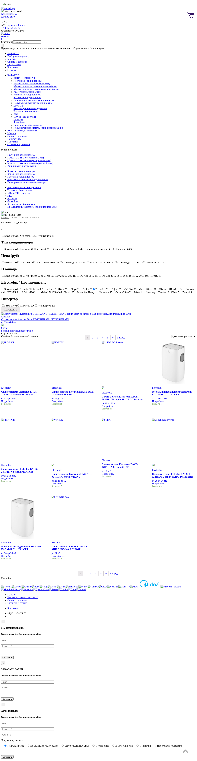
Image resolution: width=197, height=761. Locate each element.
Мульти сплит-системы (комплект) (32, 83)
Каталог (11, 594)
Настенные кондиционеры (28, 80)
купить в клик (16, 25)
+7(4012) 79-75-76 (10, 28)
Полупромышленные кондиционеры (33, 103)
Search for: (6, 42)
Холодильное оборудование (28, 125)
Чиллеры (18, 119)
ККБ (16, 114)
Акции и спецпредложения (21, 166)
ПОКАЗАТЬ (10, 309)
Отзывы (11, 70)
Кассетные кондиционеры (27, 92)
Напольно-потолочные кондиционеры (34, 100)
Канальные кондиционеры (28, 94)
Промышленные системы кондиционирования (38, 128)
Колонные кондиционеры (27, 97)
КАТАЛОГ (13, 53)
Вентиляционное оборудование (30, 108)
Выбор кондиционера (18, 56)
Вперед (121, 337)
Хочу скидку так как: (12, 740)
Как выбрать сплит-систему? (22, 597)
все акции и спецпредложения (17, 330)
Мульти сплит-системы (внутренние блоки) (36, 89)
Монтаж (11, 59)
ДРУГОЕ (18, 105)
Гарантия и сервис (17, 603)
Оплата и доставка (17, 61)
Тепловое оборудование (26, 111)
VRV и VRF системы (25, 116)
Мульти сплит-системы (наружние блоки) (35, 86)
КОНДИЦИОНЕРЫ (24, 78)
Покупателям (14, 64)
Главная (5, 217)
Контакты (12, 67)
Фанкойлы (19, 122)
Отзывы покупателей (18, 144)
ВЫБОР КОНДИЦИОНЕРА (22, 130)
